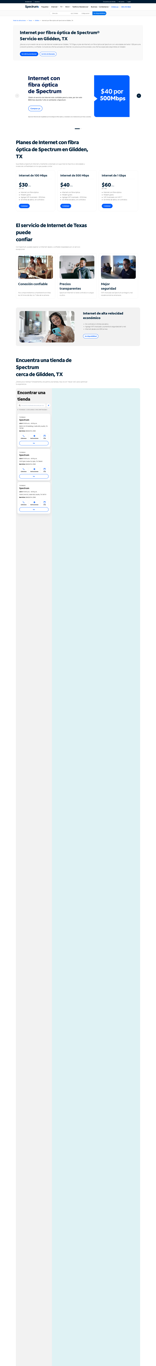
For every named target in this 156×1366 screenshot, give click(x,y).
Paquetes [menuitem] (45, 7)
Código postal (86, 11)
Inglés (129, 2)
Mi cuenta (121, 2)
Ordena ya (114, 7)
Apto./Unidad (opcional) (75, 12)
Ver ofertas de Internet (29, 54)
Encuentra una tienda (109, 2)
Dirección (53, 11)
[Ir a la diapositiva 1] (77, 128)
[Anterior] (17, 96)
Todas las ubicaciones (19, 20)
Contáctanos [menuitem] (104, 7)
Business (37, 2)
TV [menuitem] (62, 7)
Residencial (28, 2)
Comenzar (24, 206)
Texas (30, 20)
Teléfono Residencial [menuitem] (80, 7)
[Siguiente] (139, 96)
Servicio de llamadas (48, 54)
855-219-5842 (126, 7)
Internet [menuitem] (55, 7)
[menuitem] (28, 2)
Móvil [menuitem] (68, 7)
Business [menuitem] (94, 7)
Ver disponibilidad (99, 13)
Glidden (37, 20)
